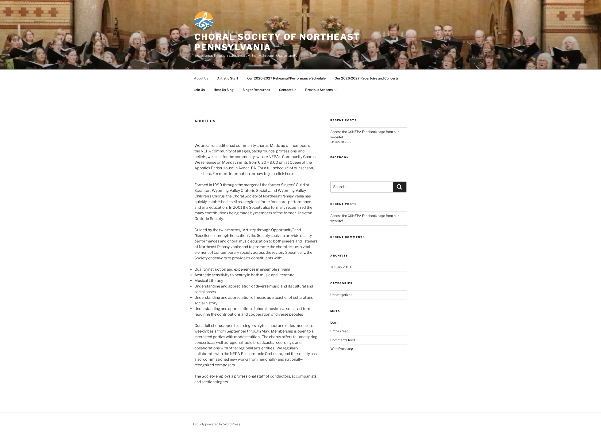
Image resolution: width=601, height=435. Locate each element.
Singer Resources (256, 90)
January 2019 (340, 267)
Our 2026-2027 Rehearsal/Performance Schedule (286, 78)
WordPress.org (341, 349)
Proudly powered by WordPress (216, 424)
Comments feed (342, 340)
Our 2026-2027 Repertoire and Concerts (367, 78)
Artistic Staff (227, 78)
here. (207, 173)
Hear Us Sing (224, 90)
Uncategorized (341, 295)
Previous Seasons (319, 90)
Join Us (199, 90)
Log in (334, 322)
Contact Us (287, 90)
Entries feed (339, 331)
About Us (201, 78)
